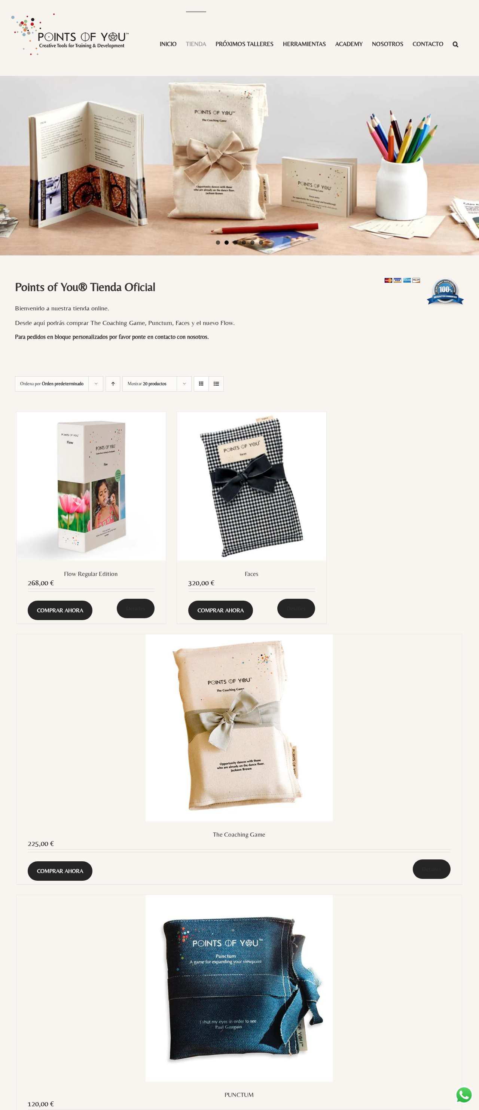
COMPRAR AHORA (60, 610)
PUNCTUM (239, 1094)
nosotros (197, 336)
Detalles (135, 608)
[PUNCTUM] (239, 988)
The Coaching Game (239, 834)
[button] (455, 43)
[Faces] (251, 486)
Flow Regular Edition (91, 573)
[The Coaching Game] (239, 727)
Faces (251, 573)
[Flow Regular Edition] (91, 486)
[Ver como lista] (216, 384)
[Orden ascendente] (113, 384)
